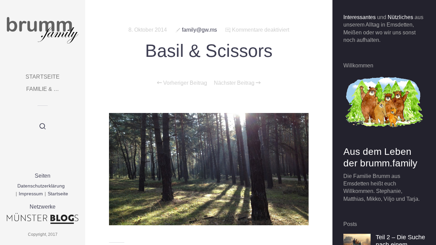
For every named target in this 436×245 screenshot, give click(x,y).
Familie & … (42, 89)
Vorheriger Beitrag (184, 83)
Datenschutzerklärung (41, 186)
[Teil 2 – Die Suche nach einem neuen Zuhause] (357, 241)
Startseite (43, 77)
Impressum (31, 193)
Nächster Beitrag (235, 83)
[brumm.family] (42, 30)
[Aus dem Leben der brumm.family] (384, 101)
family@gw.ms (199, 30)
